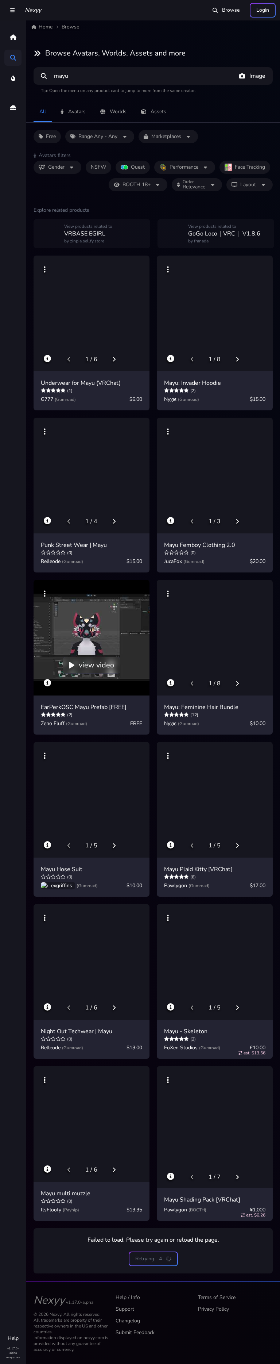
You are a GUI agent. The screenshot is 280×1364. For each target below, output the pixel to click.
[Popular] (13, 78)
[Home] (13, 37)
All (42, 111)
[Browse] (13, 58)
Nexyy (33, 10)
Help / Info (128, 1297)
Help (13, 1338)
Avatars (77, 111)
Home (45, 26)
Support (125, 1309)
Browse (231, 10)
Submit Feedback (135, 1332)
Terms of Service (217, 1297)
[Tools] (13, 108)
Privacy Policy (213, 1309)
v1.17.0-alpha (13, 1350)
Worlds (118, 111)
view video (96, 665)
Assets (158, 111)
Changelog (128, 1320)
